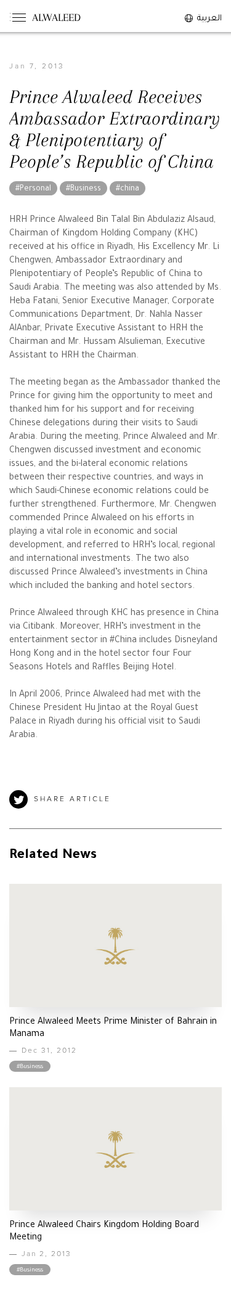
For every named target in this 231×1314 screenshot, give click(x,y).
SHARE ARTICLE (72, 799)
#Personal (33, 189)
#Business (83, 189)
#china (127, 189)
